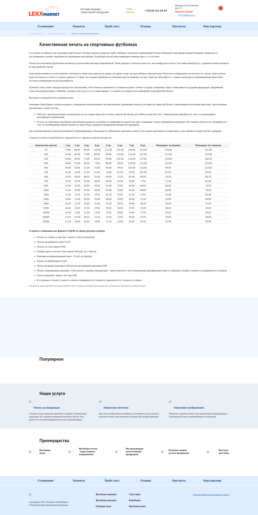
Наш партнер (212, 26)
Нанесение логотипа (116, 407)
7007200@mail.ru (186, 15)
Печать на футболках (57, 33)
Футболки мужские (106, 494)
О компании (46, 26)
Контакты (179, 26)
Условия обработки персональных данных (211, 495)
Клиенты (79, 26)
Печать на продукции (47, 407)
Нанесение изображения (189, 407)
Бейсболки (135, 500)
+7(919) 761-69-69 (156, 10)
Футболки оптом (36, 33)
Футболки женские (106, 500)
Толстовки (134, 494)
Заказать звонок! (184, 11)
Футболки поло (137, 506)
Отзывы (145, 26)
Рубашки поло (103, 506)
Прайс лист (112, 26)
